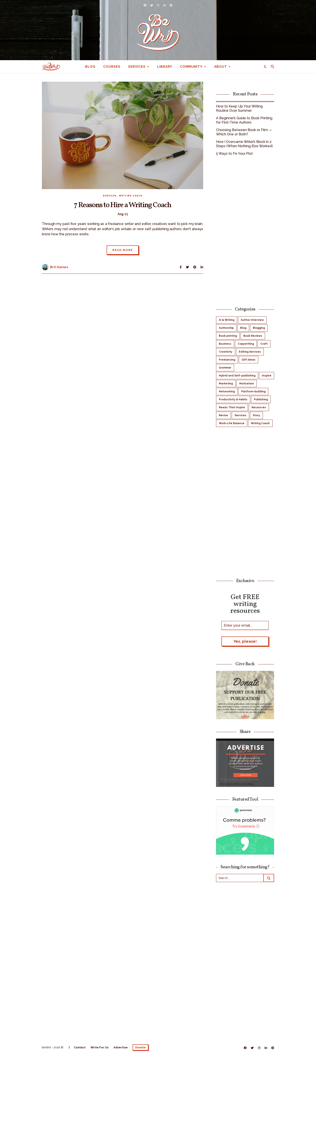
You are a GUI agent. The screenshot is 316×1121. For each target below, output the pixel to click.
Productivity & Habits (233, 399)
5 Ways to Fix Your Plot (234, 153)
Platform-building (253, 391)
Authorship (226, 327)
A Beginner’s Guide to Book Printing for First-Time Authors (244, 120)
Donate (140, 1047)
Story (256, 415)
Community (191, 67)
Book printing (228, 335)
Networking (227, 391)
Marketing (226, 383)
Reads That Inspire (232, 407)
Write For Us (100, 1047)
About (220, 67)
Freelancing (227, 359)
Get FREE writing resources (245, 604)
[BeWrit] (158, 32)
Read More (122, 250)
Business (225, 343)
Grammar (225, 367)
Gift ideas (248, 359)
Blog (90, 67)
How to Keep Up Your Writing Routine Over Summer (239, 108)
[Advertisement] (245, 230)
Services (137, 67)
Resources (259, 407)
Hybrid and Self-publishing (237, 375)
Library (164, 67)
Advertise (121, 1047)
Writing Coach (130, 196)
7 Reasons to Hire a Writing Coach (122, 205)
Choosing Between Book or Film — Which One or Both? (244, 132)
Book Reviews (252, 335)
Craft (264, 343)
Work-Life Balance (231, 423)
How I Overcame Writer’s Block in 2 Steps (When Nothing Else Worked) (244, 144)
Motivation (246, 383)
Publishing (261, 399)
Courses (111, 67)
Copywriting (246, 343)
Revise (223, 415)
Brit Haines (59, 267)
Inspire (266, 375)
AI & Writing (226, 319)
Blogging (259, 327)
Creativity (225, 351)
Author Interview (252, 319)
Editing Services (250, 351)
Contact (80, 1047)
